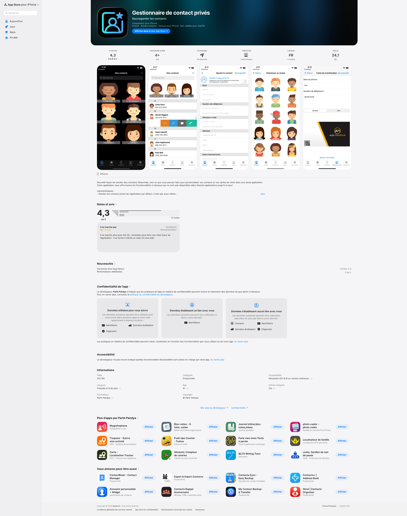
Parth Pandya (103, 398)
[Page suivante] (354, 117)
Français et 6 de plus (107, 388)
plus (263, 194)
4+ (184, 388)
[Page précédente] (94, 117)
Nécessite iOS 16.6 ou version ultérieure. (289, 378)
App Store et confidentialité (146, 510)
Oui (270, 388)
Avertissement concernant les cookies (176, 510)
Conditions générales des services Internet (114, 510)
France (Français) (329, 506)
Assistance (200, 510)
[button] (20, 21)
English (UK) (345, 506)
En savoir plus (241, 341)
